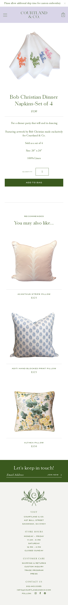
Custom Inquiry (34, 567)
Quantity (27, 172)
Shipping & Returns (34, 563)
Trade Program (34, 570)
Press (34, 574)
